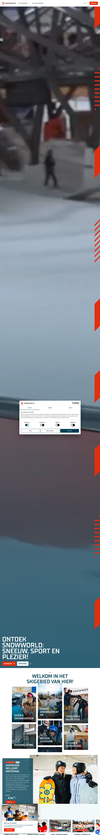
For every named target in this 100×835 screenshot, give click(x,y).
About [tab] (70, 407)
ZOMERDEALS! (9, 829)
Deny (30, 430)
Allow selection (50, 430)
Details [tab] (50, 407)
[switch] (42, 425)
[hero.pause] (30, 663)
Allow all (70, 430)
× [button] (36, 805)
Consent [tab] (30, 407)
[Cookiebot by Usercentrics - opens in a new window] (73, 403)
